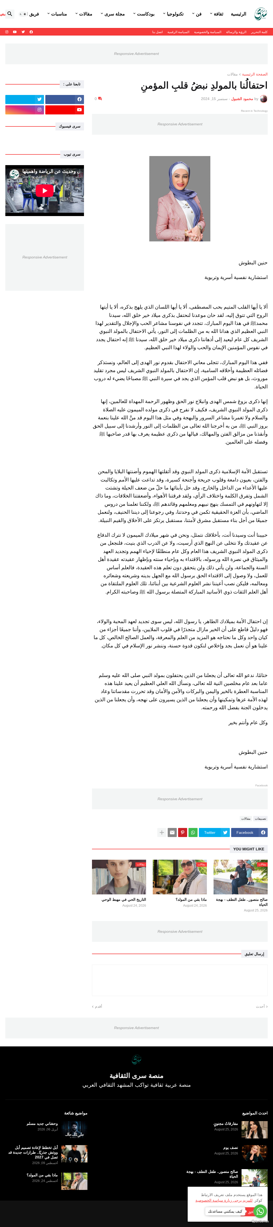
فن (199, 14)
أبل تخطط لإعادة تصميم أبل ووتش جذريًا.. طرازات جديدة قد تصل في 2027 (33, 1152)
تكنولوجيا (175, 14)
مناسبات (59, 14)
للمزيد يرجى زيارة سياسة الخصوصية (223, 1200)
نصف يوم (230, 1147)
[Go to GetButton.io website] (260, 1221)
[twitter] (23, 32)
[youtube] (15, 32)
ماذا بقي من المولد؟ (191, 899)
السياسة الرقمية (178, 32)
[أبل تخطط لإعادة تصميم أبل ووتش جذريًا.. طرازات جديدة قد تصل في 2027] (74, 1153)
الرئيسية (238, 14)
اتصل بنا (157, 32)
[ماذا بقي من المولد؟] (74, 1181)
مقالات (85, 14)
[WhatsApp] (193, 832)
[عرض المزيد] (161, 832)
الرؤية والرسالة (236, 32)
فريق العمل (28, 14)
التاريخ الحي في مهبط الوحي (124, 899)
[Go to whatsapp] (260, 1211)
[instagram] (6, 32)
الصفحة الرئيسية (255, 74)
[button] (22, 14)
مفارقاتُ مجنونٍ (226, 1123)
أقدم (98, 1006)
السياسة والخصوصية (207, 32)
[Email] (172, 832)
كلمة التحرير (259, 32)
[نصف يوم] (255, 1153)
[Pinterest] (182, 832)
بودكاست (146, 14)
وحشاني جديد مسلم (42, 1123)
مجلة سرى (115, 14)
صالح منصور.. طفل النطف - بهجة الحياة (242, 901)
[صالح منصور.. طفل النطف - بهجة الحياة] (255, 1177)
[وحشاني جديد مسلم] (74, 1129)
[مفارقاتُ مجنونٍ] (255, 1129)
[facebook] (31, 32)
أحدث (260, 1006)
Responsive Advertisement (136, 53)
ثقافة (218, 14)
